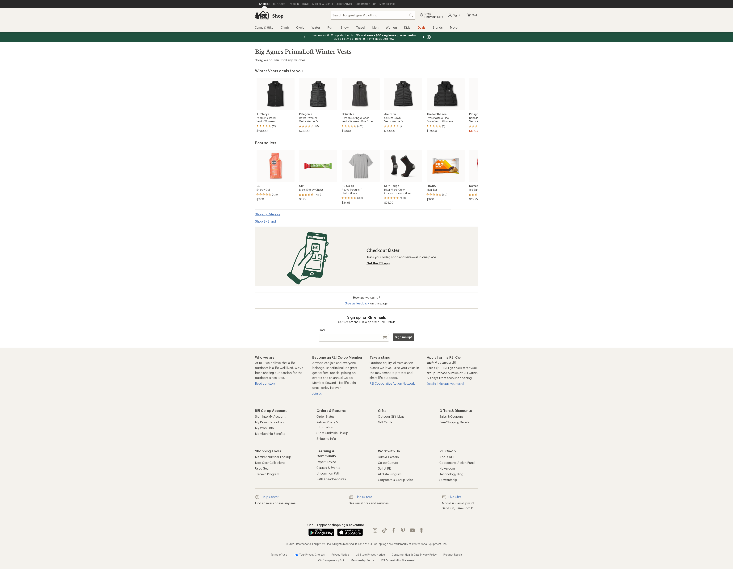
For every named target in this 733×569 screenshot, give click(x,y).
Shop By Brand (265, 221)
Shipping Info (326, 438)
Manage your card (450, 383)
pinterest (403, 530)
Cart (474, 15)
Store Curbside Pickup (332, 433)
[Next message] (423, 37)
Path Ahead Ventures (331, 479)
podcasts (421, 530)
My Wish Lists (264, 428)
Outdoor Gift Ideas (391, 416)
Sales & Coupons (451, 416)
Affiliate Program (389, 474)
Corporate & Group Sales (395, 480)
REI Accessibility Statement (398, 560)
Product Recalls (453, 554)
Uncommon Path (328, 473)
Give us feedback (357, 303)
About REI (446, 457)
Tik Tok (384, 530)
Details (391, 322)
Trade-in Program (267, 474)
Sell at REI (385, 468)
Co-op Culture (388, 462)
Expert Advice (326, 462)
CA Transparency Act (331, 560)
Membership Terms (362, 560)
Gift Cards (385, 422)
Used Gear (262, 468)
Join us (317, 393)
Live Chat (454, 497)
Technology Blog (451, 474)
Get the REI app (378, 263)
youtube (412, 530)
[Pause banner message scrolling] (428, 37)
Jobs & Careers (388, 457)
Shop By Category (267, 214)
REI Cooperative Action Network (392, 383)
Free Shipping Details (454, 422)
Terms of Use (278, 554)
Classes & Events (328, 467)
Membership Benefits (270, 433)
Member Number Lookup (273, 457)
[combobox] (373, 15)
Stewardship (448, 480)
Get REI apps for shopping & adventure (335, 525)
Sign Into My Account (270, 416)
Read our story (265, 383)
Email (322, 330)
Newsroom (447, 468)
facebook (394, 530)
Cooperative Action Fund (457, 462)
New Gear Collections (270, 462)
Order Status (325, 416)
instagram (375, 530)
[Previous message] (304, 37)
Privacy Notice (340, 554)
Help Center (270, 497)
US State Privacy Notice (370, 554)
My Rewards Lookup (269, 422)
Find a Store (363, 497)
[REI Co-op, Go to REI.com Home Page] (262, 15)
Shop (277, 16)
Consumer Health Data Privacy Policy (414, 554)
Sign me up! (403, 337)
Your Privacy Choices (311, 554)
